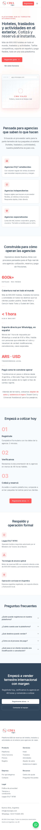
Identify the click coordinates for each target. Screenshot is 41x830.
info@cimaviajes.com (9, 811)
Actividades (27, 758)
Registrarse (28, 3)
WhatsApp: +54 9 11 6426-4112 (13, 814)
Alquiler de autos (29, 761)
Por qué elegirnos (8, 775)
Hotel (25, 752)
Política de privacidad (9, 788)
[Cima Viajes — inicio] (8, 3)
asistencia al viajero (18, 394)
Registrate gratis (10, 60)
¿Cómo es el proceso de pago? (15, 641)
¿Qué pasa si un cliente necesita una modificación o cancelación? (17, 649)
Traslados (26, 755)
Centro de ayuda (29, 775)
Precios (4, 758)
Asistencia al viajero (30, 764)
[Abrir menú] (37, 3)
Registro (5, 761)
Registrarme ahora (19, 501)
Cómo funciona (7, 755)
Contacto (5, 778)
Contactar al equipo (20, 708)
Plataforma (5, 752)
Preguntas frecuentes (30, 778)
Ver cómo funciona (11, 66)
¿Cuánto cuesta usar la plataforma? (16, 626)
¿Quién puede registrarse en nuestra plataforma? (17, 618)
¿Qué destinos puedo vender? (14, 634)
